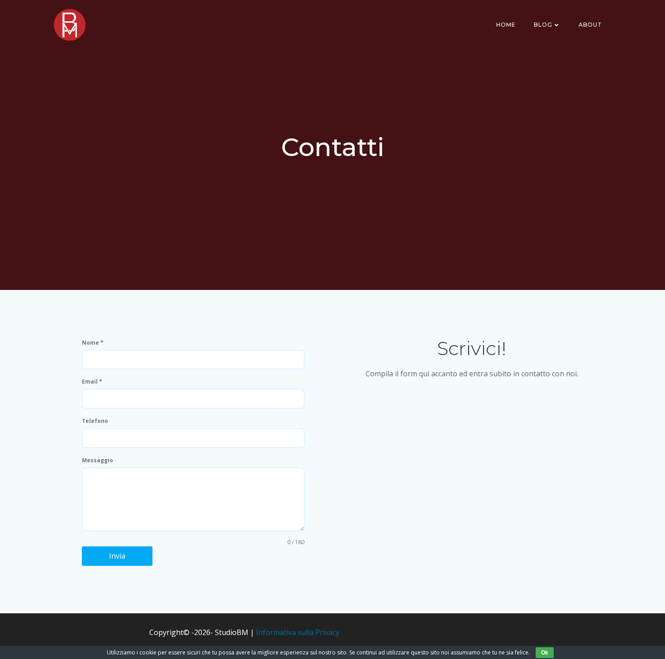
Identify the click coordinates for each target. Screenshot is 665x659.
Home (506, 24)
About (590, 24)
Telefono (95, 421)
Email (92, 381)
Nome (93, 342)
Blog (543, 24)
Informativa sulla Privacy (297, 632)
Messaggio (97, 460)
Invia (117, 556)
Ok (544, 653)
